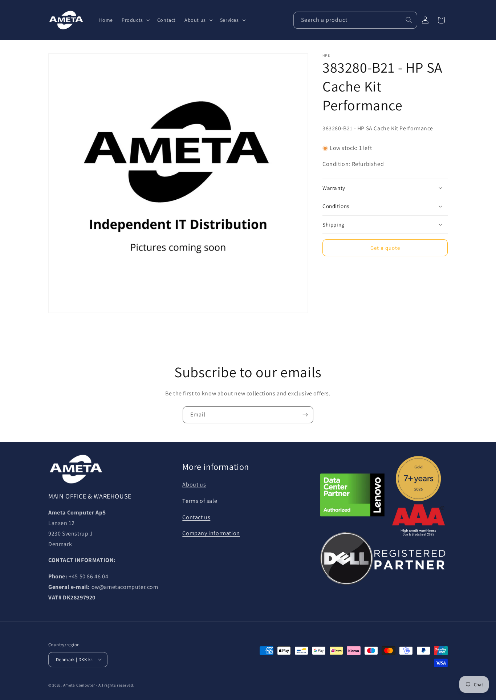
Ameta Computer (79, 684)
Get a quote (385, 247)
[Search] (409, 20)
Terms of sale (199, 501)
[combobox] (355, 20)
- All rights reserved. (115, 684)
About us (194, 484)
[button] (135, 20)
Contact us (196, 517)
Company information (211, 533)
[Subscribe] (305, 414)
